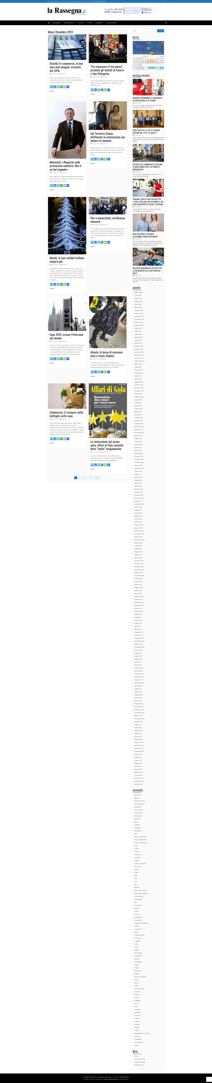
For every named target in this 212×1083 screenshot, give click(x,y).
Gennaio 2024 (138, 385)
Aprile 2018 (137, 590)
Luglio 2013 (137, 757)
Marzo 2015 (138, 701)
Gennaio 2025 (138, 349)
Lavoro (136, 932)
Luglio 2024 (137, 367)
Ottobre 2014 (138, 715)
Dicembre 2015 (139, 674)
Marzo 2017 (138, 629)
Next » (97, 478)
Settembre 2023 (139, 397)
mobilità (136, 950)
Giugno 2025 (138, 334)
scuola (136, 985)
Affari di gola (138, 816)
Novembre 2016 (139, 641)
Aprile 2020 (137, 519)
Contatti (69, 1)
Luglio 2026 (137, 295)
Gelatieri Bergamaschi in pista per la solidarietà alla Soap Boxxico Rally (147, 271)
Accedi (136, 1056)
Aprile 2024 (137, 376)
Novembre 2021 (139, 462)
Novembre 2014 (139, 712)
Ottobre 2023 (138, 394)
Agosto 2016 (138, 650)
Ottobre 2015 (138, 680)
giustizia (136, 887)
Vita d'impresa (138, 1042)
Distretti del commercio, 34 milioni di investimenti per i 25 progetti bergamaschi (147, 167)
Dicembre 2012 (139, 778)
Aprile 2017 (137, 626)
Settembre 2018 (139, 575)
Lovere (136, 947)
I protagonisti (138, 899)
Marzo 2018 (138, 593)
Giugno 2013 (138, 760)
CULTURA (80, 23)
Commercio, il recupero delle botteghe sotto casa (66, 414)
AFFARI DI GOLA (111, 23)
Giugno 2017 (138, 620)
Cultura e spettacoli (140, 863)
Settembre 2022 (139, 432)
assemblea (137, 828)
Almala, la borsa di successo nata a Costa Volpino (106, 354)
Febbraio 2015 (138, 704)
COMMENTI (99, 23)
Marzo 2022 (138, 450)
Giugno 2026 (138, 298)
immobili (136, 908)
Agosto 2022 (138, 435)
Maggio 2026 (138, 301)
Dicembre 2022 (139, 423)
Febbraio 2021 (138, 489)
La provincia (138, 929)
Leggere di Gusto (139, 935)
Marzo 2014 (138, 736)
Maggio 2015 (138, 695)
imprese (136, 911)
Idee (135, 902)
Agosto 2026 (138, 292)
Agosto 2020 (138, 507)
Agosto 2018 (138, 578)
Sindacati (137, 994)
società (136, 997)
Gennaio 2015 (138, 706)
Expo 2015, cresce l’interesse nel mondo (66, 336)
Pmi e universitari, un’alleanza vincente (107, 220)
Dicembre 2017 (139, 602)
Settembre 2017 (139, 611)
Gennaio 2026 (138, 313)
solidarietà (137, 1000)
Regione (136, 974)
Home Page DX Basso (141, 893)
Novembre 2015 (139, 677)
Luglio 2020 (137, 510)
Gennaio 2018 (138, 599)
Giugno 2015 (138, 692)
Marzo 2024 (138, 379)
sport (136, 1003)
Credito (136, 860)
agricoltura (137, 819)
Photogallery (138, 962)
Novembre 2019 (139, 534)
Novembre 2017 (139, 605)
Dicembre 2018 (139, 566)
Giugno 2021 (138, 477)
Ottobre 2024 (138, 358)
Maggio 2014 (138, 730)
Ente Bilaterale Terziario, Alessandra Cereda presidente (145, 235)
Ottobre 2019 (138, 537)
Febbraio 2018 (138, 596)
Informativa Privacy (77, 1)
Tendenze (137, 1009)
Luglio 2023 (137, 403)
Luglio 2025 (137, 331)
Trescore (137, 1024)
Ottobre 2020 (138, 501)
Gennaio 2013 (138, 775)
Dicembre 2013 (139, 745)
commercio (137, 857)
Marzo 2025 (138, 343)
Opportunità (138, 956)
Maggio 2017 (138, 623)
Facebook (164, 1)
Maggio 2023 (138, 409)
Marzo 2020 (138, 522)
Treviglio (136, 1027)
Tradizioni (137, 1018)
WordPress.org (138, 1065)
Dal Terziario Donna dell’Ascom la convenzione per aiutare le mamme (107, 137)
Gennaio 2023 (138, 420)
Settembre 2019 (139, 540)
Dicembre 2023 (139, 388)
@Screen (137, 798)
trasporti (136, 1021)
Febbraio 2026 (138, 310)
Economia (137, 866)
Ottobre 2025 (138, 322)
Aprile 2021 (137, 483)
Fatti (135, 878)
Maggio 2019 (138, 552)
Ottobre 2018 (138, 572)
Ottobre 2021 (138, 465)
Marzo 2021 (138, 486)
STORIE (89, 23)
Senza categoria (139, 988)
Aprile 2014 (137, 733)
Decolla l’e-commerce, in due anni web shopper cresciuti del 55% (66, 67)
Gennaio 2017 (138, 635)
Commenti (137, 854)
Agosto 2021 (138, 471)
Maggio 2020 (138, 516)
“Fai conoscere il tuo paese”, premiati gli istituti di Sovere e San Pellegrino (107, 70)
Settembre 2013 (139, 751)
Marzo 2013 (138, 769)
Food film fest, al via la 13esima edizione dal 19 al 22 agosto (146, 131)
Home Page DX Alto (140, 890)
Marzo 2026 (138, 307)
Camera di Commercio (140, 842)
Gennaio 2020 (138, 528)
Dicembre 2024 (139, 352)
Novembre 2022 (139, 426)
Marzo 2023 (138, 414)
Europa (136, 869)
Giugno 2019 (138, 549)
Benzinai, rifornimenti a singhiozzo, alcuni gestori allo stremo (148, 99)
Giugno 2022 (138, 441)
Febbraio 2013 (138, 772)
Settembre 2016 (139, 647)
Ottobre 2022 (138, 429)
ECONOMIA (56, 23)
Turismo (136, 1030)
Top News (137, 1015)
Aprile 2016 (137, 662)
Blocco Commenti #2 (140, 839)
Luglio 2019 (137, 546)
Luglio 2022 (137, 438)
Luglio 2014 (137, 724)
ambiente (137, 825)
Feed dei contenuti (139, 1059)
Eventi (136, 872)
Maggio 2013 (138, 763)
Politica (136, 965)
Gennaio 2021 (138, 492)
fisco (135, 884)
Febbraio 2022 (138, 453)
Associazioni (138, 831)
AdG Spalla (137, 807)
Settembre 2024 (139, 361)
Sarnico (136, 983)
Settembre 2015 (139, 683)
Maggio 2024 (138, 373)
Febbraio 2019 (138, 560)
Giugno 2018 (138, 584)
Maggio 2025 (138, 337)
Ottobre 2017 (138, 608)
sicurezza (137, 991)
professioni (137, 971)
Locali (136, 944)
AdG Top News (139, 810)
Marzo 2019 (138, 558)
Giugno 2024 (138, 370)
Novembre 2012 (139, 781)
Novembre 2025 (139, 319)
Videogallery (138, 1039)
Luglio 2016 (137, 653)
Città (135, 845)
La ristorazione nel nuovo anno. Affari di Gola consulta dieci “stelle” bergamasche (106, 445)
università (137, 1036)
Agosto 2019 (138, 543)
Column (136, 851)
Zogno (136, 1045)
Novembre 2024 (139, 355)
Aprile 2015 (137, 698)
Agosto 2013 (138, 754)
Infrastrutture (138, 917)
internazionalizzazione (141, 923)
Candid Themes (123, 1079)
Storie (136, 1006)
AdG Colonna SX (139, 804)
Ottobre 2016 (138, 644)
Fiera (135, 881)
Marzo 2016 (138, 665)
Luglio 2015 (137, 689)
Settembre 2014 (139, 718)
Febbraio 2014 (138, 739)
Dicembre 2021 (139, 459)
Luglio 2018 (137, 581)
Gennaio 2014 (138, 742)
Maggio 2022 (138, 444)
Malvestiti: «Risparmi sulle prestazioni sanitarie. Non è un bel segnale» (65, 165)
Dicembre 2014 (139, 709)
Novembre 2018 (139, 569)
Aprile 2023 (137, 412)
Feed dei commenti (140, 1062)
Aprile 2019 (137, 555)
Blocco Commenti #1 (140, 837)
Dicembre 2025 (139, 316)
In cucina (137, 914)
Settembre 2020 (139, 504)
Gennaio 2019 (138, 563)
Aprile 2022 (137, 447)
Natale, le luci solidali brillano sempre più (67, 260)
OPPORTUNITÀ (69, 23)
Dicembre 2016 (139, 638)
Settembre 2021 (139, 468)
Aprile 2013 (137, 766)
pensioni (136, 959)
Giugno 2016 (138, 656)
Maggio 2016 (138, 659)
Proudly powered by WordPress (93, 1079)
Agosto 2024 (138, 364)
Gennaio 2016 (138, 671)
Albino (136, 822)
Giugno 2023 (138, 406)
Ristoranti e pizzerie (140, 977)
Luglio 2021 (137, 474)
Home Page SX (138, 896)
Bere (135, 834)
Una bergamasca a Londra (142, 1033)
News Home (138, 953)
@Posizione (137, 795)
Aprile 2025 (137, 340)
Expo (135, 875)
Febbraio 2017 (138, 632)
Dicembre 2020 (139, 495)
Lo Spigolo (137, 941)
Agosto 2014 (138, 721)
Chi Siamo (63, 1)
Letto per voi (138, 938)
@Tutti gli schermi (139, 801)
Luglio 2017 (137, 617)
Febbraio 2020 (138, 525)
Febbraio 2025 (138, 346)
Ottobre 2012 (138, 784)
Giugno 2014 (138, 727)
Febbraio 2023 (138, 417)
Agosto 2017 (138, 614)
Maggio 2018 (138, 587)
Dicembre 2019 (139, 531)
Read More (52, 91)
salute (136, 980)
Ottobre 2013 (138, 748)
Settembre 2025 (139, 325)
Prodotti (136, 968)
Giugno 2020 (138, 513)
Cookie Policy (87, 1)
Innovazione (138, 920)
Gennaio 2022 (138, 456)
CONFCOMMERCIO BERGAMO (99, 1)
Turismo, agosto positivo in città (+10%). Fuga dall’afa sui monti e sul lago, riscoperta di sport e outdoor (148, 202)
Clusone (136, 848)
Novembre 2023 (139, 391)
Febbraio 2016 (138, 668)
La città (136, 926)
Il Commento (138, 905)
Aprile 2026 (137, 304)
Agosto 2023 (138, 400)
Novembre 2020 (139, 498)
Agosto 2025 (138, 328)
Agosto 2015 (138, 686)
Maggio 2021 (138, 480)
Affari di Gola (138, 813)
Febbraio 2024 (138, 382)
